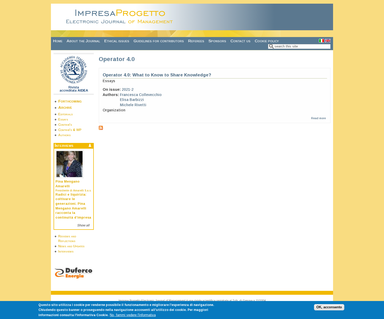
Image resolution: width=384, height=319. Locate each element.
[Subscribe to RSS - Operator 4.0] (101, 129)
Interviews (65, 251)
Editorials (65, 114)
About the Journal (83, 41)
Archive (65, 107)
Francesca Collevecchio (141, 95)
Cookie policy (267, 41)
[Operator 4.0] (321, 41)
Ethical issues (116, 41)
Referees (196, 41)
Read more (318, 118)
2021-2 (127, 89)
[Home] (121, 27)
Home (57, 41)
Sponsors (217, 41)
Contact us (240, 41)
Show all (83, 225)
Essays (63, 119)
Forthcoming (70, 101)
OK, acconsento (329, 307)
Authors (64, 135)
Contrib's (65, 125)
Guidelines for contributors (158, 41)
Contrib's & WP (70, 130)
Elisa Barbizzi (132, 100)
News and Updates (71, 246)
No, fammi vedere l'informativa (133, 315)
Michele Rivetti (133, 105)
